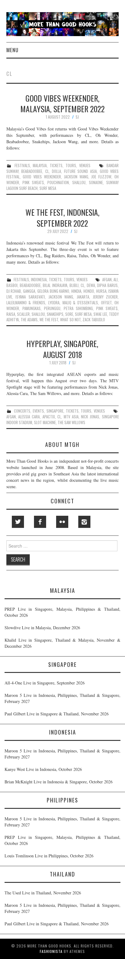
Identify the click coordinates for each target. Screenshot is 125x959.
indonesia (39, 279)
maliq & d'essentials (80, 303)
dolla (56, 171)
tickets (56, 165)
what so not (70, 319)
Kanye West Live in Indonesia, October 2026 (43, 769)
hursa (101, 291)
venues (84, 165)
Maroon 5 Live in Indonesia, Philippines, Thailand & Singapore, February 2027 (62, 698)
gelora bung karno (53, 291)
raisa (10, 314)
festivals (22, 165)
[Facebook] (40, 522)
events (38, 411)
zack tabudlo (94, 319)
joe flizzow (101, 177)
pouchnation (58, 182)
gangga (29, 291)
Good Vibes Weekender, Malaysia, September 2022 (62, 103)
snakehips (55, 314)
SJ (77, 117)
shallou (79, 182)
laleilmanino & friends (25, 303)
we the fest (48, 319)
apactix (48, 417)
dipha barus (107, 285)
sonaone (96, 182)
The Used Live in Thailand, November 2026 (43, 893)
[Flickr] (62, 522)
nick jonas (90, 417)
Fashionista (51, 951)
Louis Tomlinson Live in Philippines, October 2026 (49, 856)
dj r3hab (13, 291)
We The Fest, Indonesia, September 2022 (62, 217)
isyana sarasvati (30, 297)
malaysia (40, 165)
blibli (74, 285)
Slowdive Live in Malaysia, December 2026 (42, 627)
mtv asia (71, 417)
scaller (23, 314)
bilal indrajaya (55, 285)
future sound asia (80, 171)
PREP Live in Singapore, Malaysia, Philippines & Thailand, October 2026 (62, 612)
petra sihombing (78, 308)
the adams (29, 319)
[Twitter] (18, 522)
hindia (76, 291)
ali (115, 279)
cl (47, 171)
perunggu (52, 308)
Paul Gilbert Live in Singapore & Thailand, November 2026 (57, 714)
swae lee (100, 314)
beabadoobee (31, 171)
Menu (12, 50)
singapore (54, 411)
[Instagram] (84, 522)
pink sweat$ (33, 182)
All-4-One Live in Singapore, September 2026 (45, 683)
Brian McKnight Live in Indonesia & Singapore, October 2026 (59, 782)
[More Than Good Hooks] (62, 23)
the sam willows (71, 422)
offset (106, 303)
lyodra (53, 303)
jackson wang (76, 177)
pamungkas (31, 308)
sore (69, 314)
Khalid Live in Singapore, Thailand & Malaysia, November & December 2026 (62, 643)
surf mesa (47, 188)
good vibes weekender (42, 177)
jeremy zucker (105, 297)
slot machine (45, 422)
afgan (107, 279)
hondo (88, 291)
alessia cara (29, 417)
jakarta (83, 297)
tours (71, 165)
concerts (22, 411)
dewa (91, 285)
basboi (12, 285)
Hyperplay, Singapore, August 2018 (62, 349)
